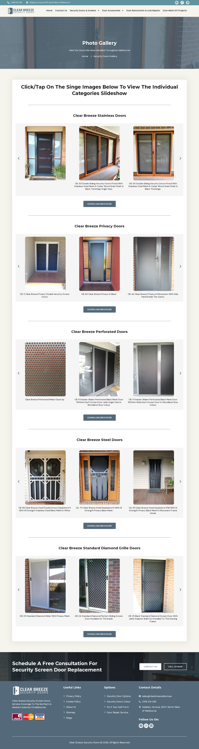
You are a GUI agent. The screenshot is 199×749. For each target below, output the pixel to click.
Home (49, 10)
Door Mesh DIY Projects (175, 10)
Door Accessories (111, 10)
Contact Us (61, 10)
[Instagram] (182, 2)
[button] (18, 158)
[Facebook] (177, 2)
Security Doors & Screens (83, 10)
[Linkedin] (188, 2)
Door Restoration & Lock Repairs (143, 10)
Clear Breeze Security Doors (84, 742)
